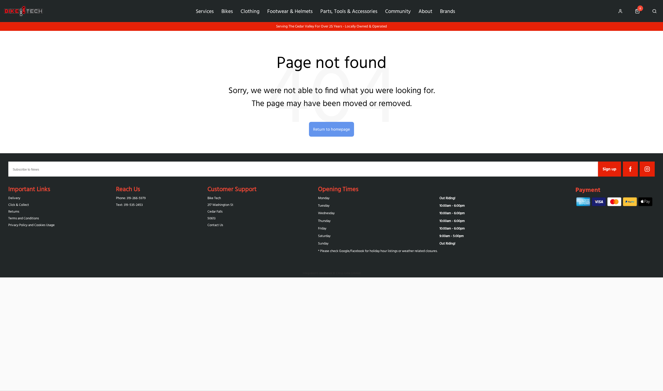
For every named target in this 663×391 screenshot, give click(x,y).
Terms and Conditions (23, 218)
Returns (13, 211)
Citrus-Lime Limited (348, 273)
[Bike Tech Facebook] (630, 169)
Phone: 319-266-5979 (131, 198)
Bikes (227, 11)
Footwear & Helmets (290, 11)
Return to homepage (331, 129)
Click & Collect (18, 205)
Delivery (14, 198)
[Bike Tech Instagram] (647, 169)
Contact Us (215, 225)
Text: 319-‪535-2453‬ (129, 205)
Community (398, 11)
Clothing (250, 11)
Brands (447, 11)
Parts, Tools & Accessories (348, 11)
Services (205, 11)
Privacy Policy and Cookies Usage (31, 225)
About (425, 11)
